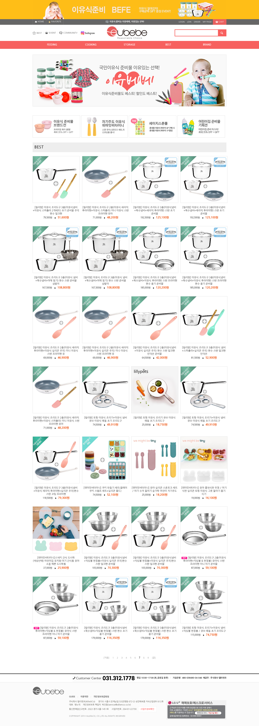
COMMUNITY (70, 33)
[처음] (106, 658)
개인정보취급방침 (101, 697)
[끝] (154, 658)
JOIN (189, 22)
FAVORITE (56, 22)
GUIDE (72, 697)
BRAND (207, 44)
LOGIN (182, 22)
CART (221, 22)
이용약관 (84, 697)
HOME (41, 22)
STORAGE (129, 44)
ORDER (197, 22)
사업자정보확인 (147, 709)
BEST (39, 33)
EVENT (52, 33)
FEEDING (52, 44)
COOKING (91, 44)
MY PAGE (207, 22)
